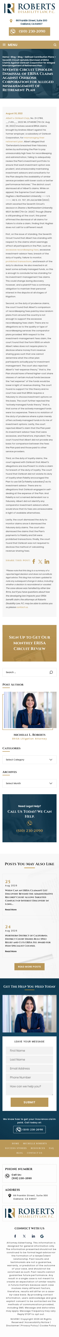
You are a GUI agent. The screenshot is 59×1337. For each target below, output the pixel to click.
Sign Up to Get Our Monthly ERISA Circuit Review (29, 643)
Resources (38, 1148)
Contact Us (34, 1153)
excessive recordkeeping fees (22, 249)
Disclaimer (12, 1325)
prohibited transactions (19, 261)
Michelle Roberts (35, 1143)
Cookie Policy (48, 1325)
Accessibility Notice (37, 1322)
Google (42, 1236)
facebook (33, 561)
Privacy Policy (29, 1325)
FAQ (51, 1148)
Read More (11, 909)
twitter (40, 561)
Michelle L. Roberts (29, 735)
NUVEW (15, 1319)
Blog (20, 1153)
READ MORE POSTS (29, 966)
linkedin (33, 1236)
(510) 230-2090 (32, 31)
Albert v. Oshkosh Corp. (18, 118)
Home (15, 1143)
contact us (22, 607)
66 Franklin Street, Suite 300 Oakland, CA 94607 (31, 22)
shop (47, 561)
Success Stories (16, 1148)
